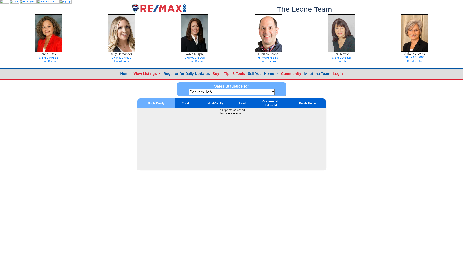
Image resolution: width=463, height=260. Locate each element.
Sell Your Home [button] (261, 74)
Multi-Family (215, 103)
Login (338, 74)
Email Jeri (341, 61)
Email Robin (195, 61)
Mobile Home (307, 103)
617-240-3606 (415, 57)
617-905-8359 (268, 57)
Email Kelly (121, 61)
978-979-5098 (195, 57)
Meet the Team (317, 74)
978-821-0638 (48, 57)
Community (291, 74)
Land (242, 103)
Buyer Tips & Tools (229, 74)
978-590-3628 (341, 57)
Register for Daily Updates (187, 74)
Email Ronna (48, 61)
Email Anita (414, 60)
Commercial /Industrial (270, 103)
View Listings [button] (145, 74)
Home (125, 74)
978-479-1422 (121, 57)
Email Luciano (268, 61)
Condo (186, 103)
